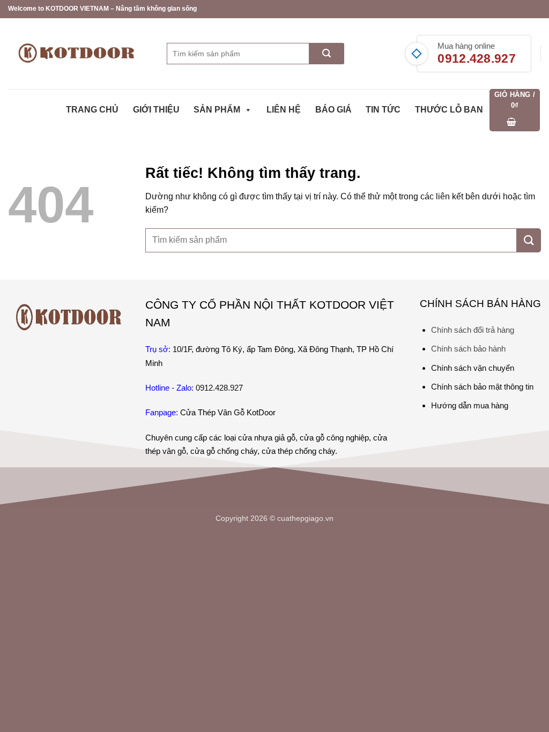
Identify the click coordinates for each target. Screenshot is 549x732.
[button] (514, 110)
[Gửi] (326, 53)
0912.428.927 (476, 58)
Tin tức (383, 109)
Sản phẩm (217, 109)
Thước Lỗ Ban (449, 109)
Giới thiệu (156, 109)
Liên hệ (283, 109)
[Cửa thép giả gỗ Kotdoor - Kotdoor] (79, 53)
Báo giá (333, 109)
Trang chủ (92, 109)
